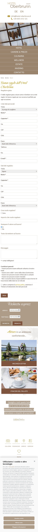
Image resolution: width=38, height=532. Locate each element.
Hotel (19, 48)
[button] (34, 461)
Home (2, 77)
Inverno (19, 68)
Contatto (19, 72)
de (16, 11)
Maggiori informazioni (19, 527)
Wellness (19, 60)
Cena (4, 213)
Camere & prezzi (19, 52)
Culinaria (19, 56)
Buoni (11, 77)
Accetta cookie (19, 518)
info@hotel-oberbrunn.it (21, 16)
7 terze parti (11, 466)
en (22, 11)
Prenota (17, 323)
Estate (19, 64)
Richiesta (6, 323)
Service (7, 77)
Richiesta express (19, 304)
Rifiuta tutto (19, 522)
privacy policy (20, 284)
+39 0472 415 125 (20, 19)
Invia (4, 295)
